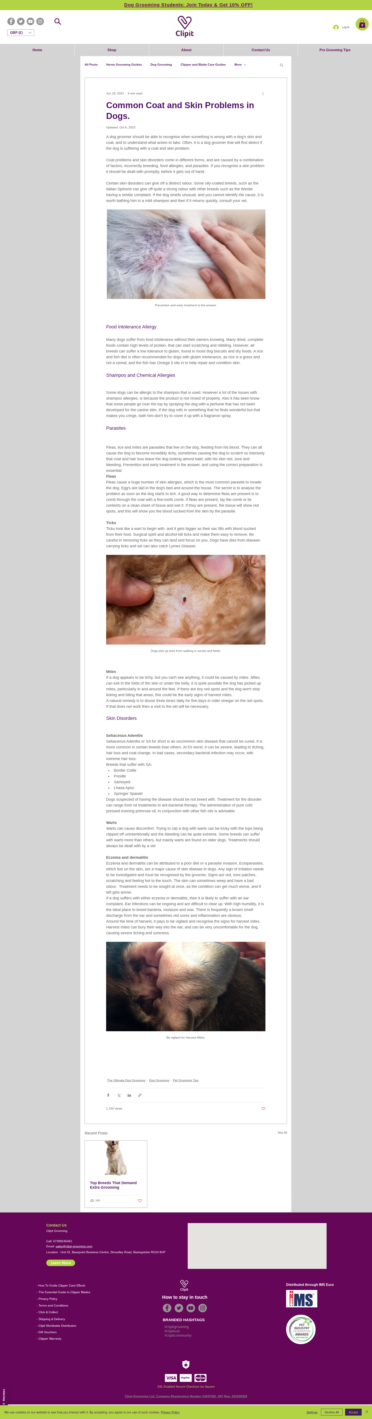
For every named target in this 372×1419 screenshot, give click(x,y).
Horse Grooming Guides (124, 64)
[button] (362, 24)
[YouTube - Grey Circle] (30, 21)
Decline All (332, 1412)
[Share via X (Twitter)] (119, 1095)
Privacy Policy (170, 1412)
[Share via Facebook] (108, 1095)
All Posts (91, 64)
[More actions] (262, 93)
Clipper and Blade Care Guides (203, 64)
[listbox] (20, 32)
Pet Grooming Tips (185, 1080)
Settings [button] (312, 1412)
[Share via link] (140, 1095)
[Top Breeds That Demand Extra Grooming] (116, 1158)
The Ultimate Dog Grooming (126, 1080)
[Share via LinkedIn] (129, 1095)
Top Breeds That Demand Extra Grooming (113, 1185)
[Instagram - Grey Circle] (40, 21)
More (238, 64)
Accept (353, 1412)
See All (282, 1132)
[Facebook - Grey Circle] (11, 21)
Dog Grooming (161, 64)
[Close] (366, 1412)
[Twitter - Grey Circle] (21, 21)
